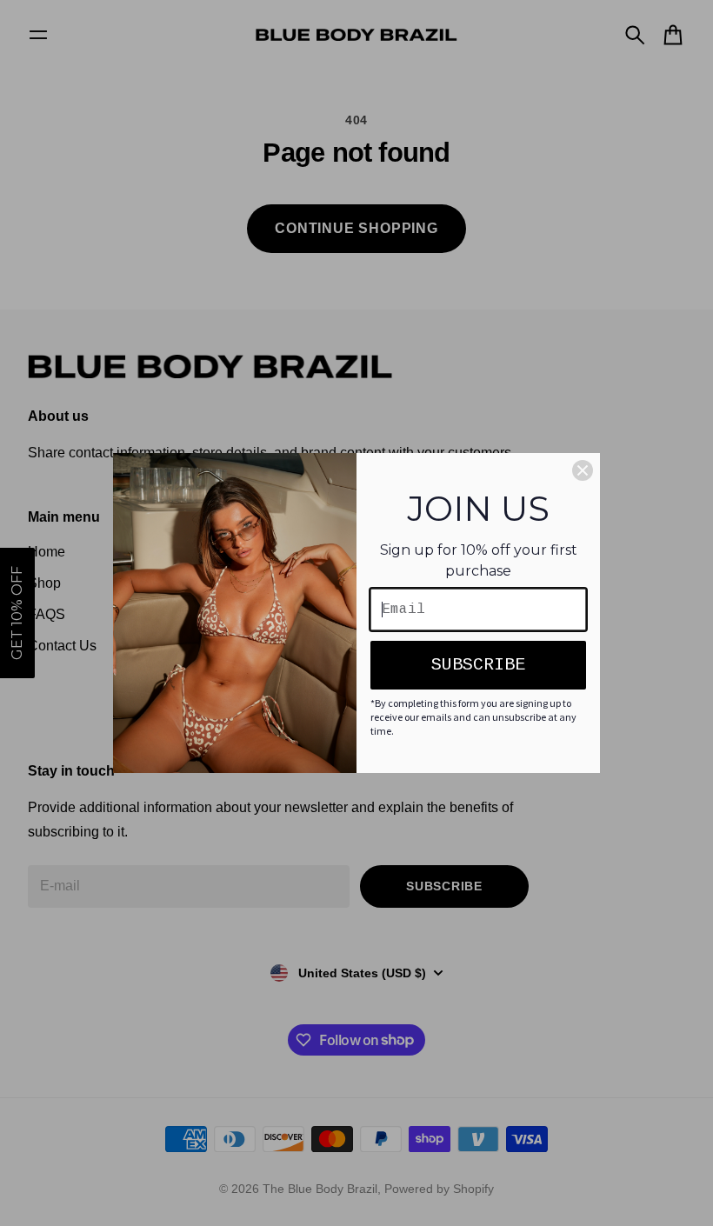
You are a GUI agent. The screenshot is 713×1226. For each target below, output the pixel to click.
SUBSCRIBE (478, 665)
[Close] (582, 470)
